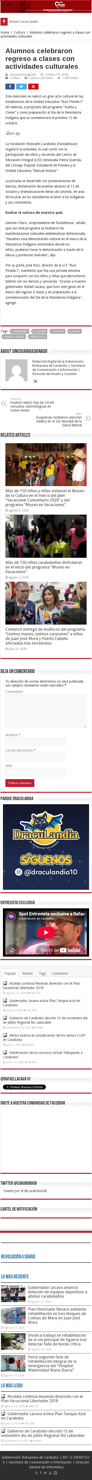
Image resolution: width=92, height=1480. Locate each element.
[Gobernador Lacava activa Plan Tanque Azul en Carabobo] (5, 1000)
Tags (42, 973)
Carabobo (20, 331)
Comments (60, 973)
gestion (58, 331)
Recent (27, 973)
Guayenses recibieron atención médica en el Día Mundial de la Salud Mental (59, 419)
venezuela (38, 336)
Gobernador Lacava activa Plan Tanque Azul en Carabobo (43, 1416)
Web (8, 766)
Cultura (19, 32)
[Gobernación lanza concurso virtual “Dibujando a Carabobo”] (5, 1052)
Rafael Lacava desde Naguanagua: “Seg (37, 21)
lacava (75, 331)
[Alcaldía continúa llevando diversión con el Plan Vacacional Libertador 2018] (5, 983)
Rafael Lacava (14, 336)
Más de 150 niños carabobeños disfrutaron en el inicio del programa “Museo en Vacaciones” (43, 567)
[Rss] (36, 1473)
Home (4, 32)
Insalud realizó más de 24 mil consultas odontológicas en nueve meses (32, 404)
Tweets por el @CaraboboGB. (25, 1191)
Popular (10, 973)
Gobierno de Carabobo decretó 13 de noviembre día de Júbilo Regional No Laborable (43, 1433)
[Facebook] (40, 1473)
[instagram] (55, 1473)
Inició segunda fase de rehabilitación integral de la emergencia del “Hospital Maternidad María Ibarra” (52, 1363)
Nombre (12, 735)
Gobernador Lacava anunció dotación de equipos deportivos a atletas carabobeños (57, 1292)
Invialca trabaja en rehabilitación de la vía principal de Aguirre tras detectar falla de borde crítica (57, 1339)
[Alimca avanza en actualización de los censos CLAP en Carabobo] (5, 1035)
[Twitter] (45, 1473)
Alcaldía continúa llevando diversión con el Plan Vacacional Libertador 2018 (42, 1398)
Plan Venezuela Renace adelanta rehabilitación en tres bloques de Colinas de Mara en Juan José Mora (57, 1316)
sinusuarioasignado (23, 74)
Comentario (14, 692)
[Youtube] (50, 1473)
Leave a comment (41, 78)
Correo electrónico (20, 750)
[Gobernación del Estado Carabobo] (46, 7)
